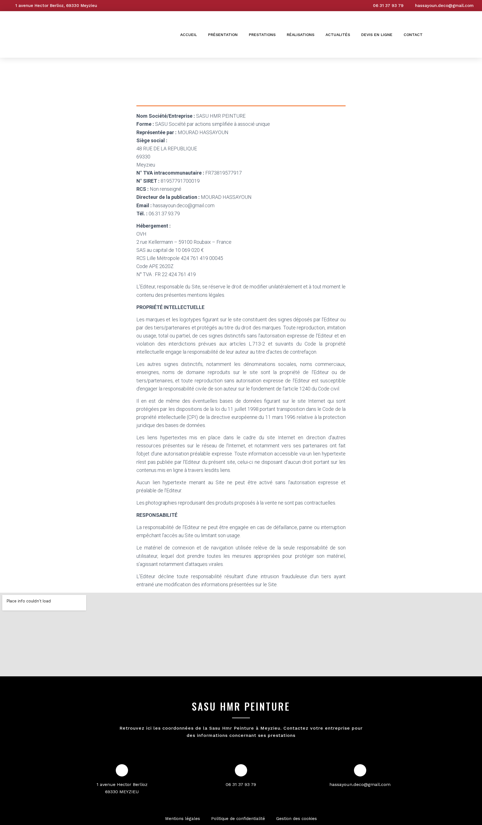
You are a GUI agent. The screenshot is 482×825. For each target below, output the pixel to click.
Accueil (188, 34)
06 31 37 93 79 (241, 784)
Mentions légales (182, 818)
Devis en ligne (376, 34)
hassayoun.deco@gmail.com (360, 784)
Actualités (338, 34)
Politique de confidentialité (238, 818)
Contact (413, 34)
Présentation (223, 34)
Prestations (262, 34)
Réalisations (300, 34)
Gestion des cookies (296, 818)
